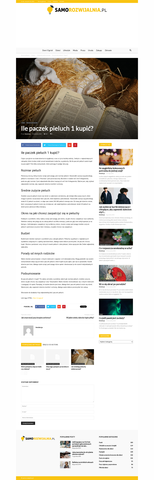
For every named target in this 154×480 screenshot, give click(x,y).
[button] (130, 50)
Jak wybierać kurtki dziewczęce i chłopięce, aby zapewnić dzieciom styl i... (115, 209)
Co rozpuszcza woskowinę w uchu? (115, 248)
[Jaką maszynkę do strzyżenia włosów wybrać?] (65, 454)
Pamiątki (102, 452)
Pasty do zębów (104, 458)
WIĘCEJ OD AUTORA (50, 345)
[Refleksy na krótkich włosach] (65, 464)
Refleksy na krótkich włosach (82, 462)
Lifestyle (66, 50)
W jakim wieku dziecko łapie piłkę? (80, 318)
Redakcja (28, 134)
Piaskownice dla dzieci (106, 449)
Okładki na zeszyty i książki (107, 445)
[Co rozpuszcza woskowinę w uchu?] (116, 237)
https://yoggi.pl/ (38, 298)
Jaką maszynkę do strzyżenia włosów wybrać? (82, 453)
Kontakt (62, 1)
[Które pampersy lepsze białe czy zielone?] (32, 357)
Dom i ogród (47, 50)
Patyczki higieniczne (105, 244)
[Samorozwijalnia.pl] (77, 9)
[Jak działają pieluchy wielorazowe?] (82, 357)
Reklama (55, 1)
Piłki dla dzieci (103, 467)
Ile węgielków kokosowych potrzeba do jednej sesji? (112, 169)
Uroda (90, 50)
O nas (49, 1)
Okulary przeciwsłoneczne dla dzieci (110, 455)
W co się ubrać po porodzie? (112, 284)
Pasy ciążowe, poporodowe (107, 280)
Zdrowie (108, 50)
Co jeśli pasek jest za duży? (112, 318)
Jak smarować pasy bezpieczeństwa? (36, 318)
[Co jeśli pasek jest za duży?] (116, 307)
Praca (83, 50)
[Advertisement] (77, 32)
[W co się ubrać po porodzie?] (116, 273)
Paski (101, 314)
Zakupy (99, 50)
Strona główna (42, 1)
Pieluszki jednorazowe (32, 123)
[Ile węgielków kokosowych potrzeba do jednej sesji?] (116, 157)
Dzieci (58, 50)
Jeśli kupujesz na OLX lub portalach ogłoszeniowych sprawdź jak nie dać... (81, 444)
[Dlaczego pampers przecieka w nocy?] (57, 357)
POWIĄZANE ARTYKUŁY (31, 345)
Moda (75, 50)
